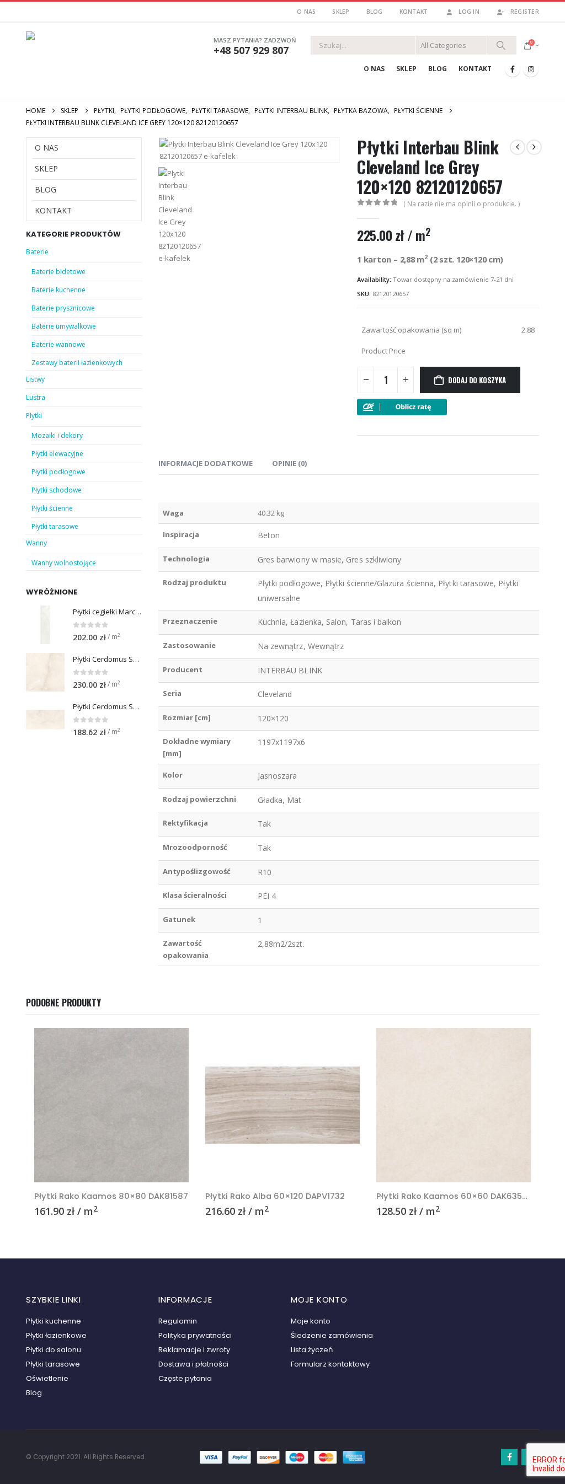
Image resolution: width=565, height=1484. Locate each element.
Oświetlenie (47, 1378)
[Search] (501, 45)
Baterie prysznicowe (63, 308)
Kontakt (413, 11)
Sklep (340, 11)
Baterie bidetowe (58, 271)
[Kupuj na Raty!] (402, 406)
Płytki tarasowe (54, 526)
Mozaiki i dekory (57, 435)
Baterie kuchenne (58, 289)
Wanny (36, 543)
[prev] (517, 147)
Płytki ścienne (52, 508)
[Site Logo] (73, 58)
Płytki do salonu (53, 1349)
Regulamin (177, 1321)
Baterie (37, 251)
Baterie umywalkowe (63, 326)
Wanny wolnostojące (63, 562)
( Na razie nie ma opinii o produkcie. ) (461, 203)
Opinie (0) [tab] (289, 463)
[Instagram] (531, 69)
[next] (534, 147)
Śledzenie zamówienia (332, 1335)
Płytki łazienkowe (56, 1335)
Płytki (34, 415)
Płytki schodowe (56, 490)
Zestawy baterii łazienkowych (76, 362)
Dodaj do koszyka (477, 379)
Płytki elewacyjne (57, 453)
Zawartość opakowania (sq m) (411, 330)
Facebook (509, 1457)
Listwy (35, 379)
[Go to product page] (45, 625)
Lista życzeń (312, 1349)
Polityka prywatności (195, 1335)
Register (524, 11)
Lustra (35, 397)
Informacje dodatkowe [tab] (205, 463)
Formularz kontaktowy (330, 1364)
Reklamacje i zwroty (194, 1349)
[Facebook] (512, 69)
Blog (374, 11)
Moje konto (311, 1321)
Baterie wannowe (58, 344)
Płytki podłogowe (58, 471)
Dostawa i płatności (193, 1364)
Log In (469, 11)
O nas (306, 11)
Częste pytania (185, 1378)
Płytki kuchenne (53, 1321)
